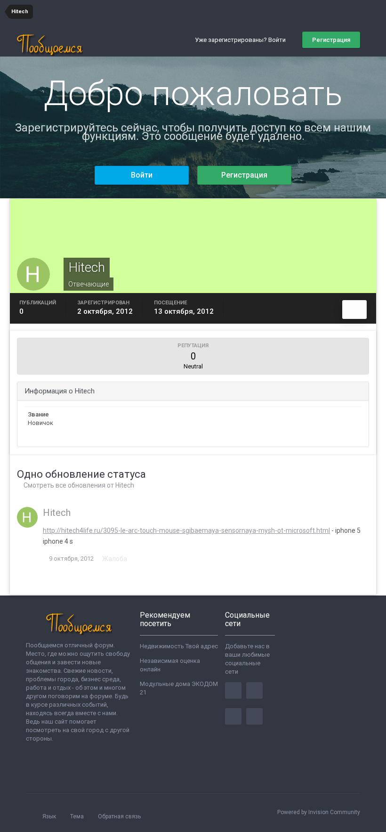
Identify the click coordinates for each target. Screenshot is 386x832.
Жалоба (114, 559)
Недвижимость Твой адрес (179, 646)
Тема (77, 816)
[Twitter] (254, 690)
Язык (49, 816)
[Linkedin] (233, 716)
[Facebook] (233, 690)
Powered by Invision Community (318, 812)
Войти (142, 175)
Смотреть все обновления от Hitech (78, 485)
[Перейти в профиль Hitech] (27, 517)
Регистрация (331, 39)
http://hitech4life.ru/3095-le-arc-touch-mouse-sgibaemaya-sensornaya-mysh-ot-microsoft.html (186, 530)
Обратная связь (119, 816)
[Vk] (254, 716)
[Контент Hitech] (354, 309)
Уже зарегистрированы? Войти (242, 39)
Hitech (57, 512)
